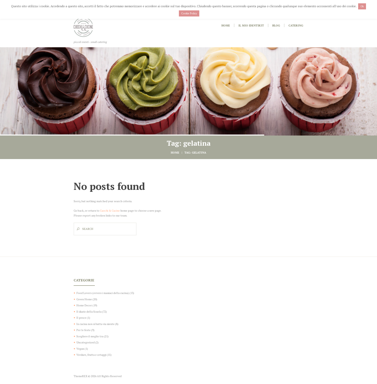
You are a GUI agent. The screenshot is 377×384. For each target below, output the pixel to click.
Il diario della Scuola (89, 311)
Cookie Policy (189, 13)
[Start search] (77, 229)
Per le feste (83, 330)
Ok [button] (362, 6)
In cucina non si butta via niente (95, 324)
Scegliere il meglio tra (89, 336)
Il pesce (81, 317)
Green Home (84, 299)
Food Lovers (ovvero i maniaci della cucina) (102, 293)
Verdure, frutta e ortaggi (91, 355)
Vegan (80, 348)
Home (175, 152)
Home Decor (84, 305)
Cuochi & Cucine (110, 210)
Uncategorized (85, 342)
